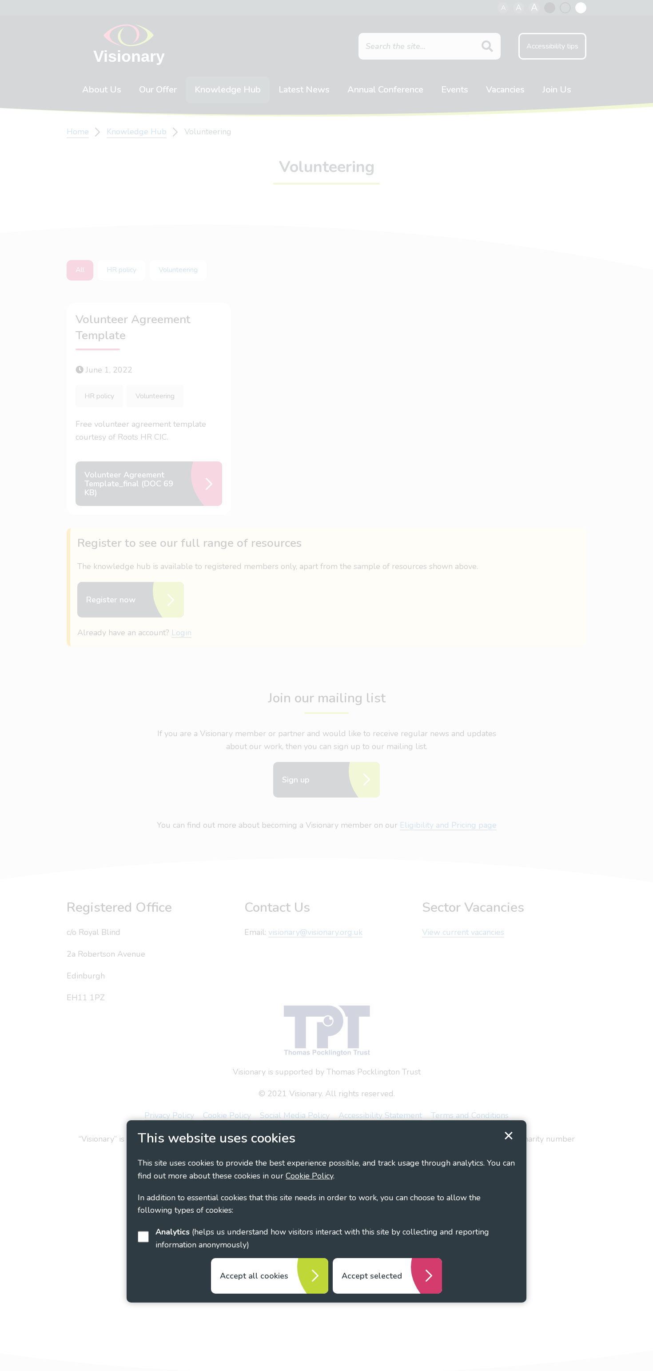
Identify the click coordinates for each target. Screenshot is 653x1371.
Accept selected (372, 1276)
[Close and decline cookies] (508, 1135)
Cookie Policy (309, 1176)
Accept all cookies (254, 1276)
